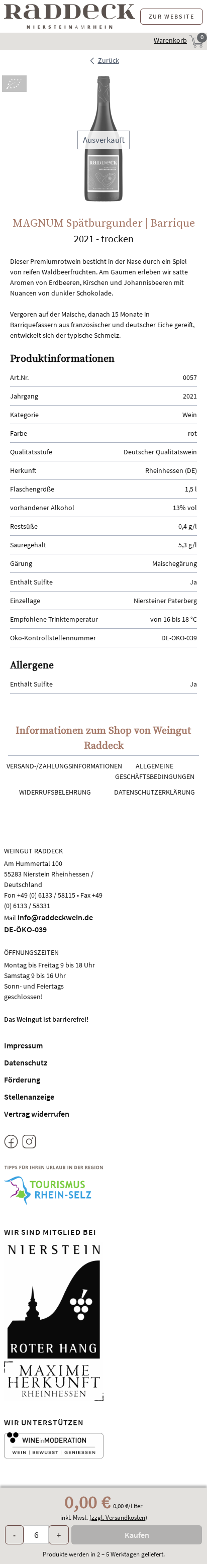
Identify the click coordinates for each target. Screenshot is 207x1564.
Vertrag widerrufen (36, 1114)
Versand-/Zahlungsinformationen (64, 765)
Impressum (23, 1045)
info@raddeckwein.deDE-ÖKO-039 (48, 923)
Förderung (22, 1079)
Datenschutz (25, 1062)
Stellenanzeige (29, 1097)
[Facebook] (11, 1143)
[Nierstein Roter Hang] (54, 1300)
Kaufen (137, 1535)
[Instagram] (29, 1143)
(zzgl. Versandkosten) (118, 1517)
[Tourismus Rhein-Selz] (54, 1185)
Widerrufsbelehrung (55, 792)
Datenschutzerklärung (154, 792)
